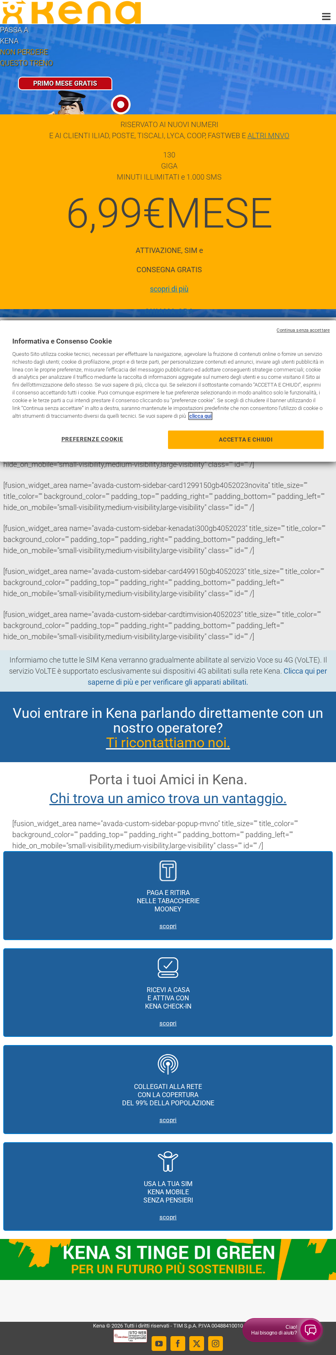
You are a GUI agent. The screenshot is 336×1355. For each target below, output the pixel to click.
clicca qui (200, 416)
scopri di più (169, 289)
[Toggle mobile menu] (327, 16)
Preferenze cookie (92, 439)
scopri (168, 926)
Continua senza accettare (303, 330)
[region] (168, 391)
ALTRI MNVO (268, 135)
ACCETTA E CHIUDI (245, 439)
